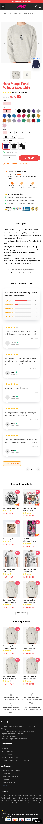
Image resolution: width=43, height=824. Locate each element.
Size (4, 129)
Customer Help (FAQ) (9, 782)
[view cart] (40, 6)
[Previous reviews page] (28, 469)
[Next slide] (38, 43)
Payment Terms (7, 773)
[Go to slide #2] (27, 75)
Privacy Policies (7, 754)
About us (5, 748)
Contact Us (5, 779)
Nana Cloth (12, 13)
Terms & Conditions (8, 751)
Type (4, 100)
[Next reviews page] (38, 469)
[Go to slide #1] (15, 75)
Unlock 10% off (4, 814)
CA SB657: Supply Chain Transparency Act (16, 760)
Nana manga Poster (9, 539)
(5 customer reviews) (19, 92)
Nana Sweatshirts (26, 13)
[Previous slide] (4, 43)
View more (21, 613)
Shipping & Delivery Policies (11, 770)
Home (3, 13)
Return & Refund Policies (10, 776)
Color (4, 107)
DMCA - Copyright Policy (10, 757)
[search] (36, 6)
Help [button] (39, 821)
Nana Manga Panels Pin (11, 508)
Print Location (8, 140)
